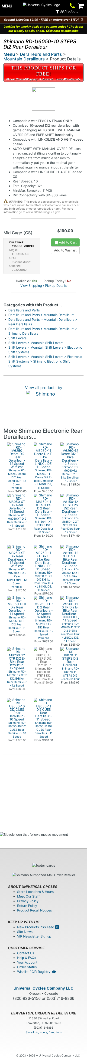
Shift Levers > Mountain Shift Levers (35, 343)
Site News (24, 932)
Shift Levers (17, 338)
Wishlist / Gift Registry (34, 972)
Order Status (27, 967)
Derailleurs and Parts (41, 54)
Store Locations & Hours (35, 892)
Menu (9, 54)
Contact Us (25, 953)
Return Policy (27, 906)
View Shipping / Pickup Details (43, 285)
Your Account (27, 962)
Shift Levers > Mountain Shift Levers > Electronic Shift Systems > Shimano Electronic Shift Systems (45, 361)
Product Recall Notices (34, 910)
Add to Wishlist (65, 250)
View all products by (43, 387)
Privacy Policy (28, 901)
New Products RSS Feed (36, 927)
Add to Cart (67, 242)
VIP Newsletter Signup (34, 936)
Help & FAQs (26, 958)
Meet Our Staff (28, 896)
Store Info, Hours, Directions (44, 1032)
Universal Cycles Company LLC (43, 988)
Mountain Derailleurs (24, 58)
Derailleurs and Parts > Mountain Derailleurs (41, 315)
